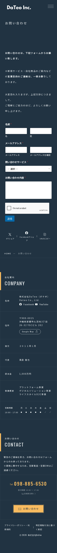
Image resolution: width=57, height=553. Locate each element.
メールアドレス (12, 155)
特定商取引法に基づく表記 (45, 527)
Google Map (28, 331)
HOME (7, 253)
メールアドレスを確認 (40, 155)
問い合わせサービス (16, 162)
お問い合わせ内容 (15, 177)
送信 (9, 218)
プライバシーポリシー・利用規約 (17, 527)
